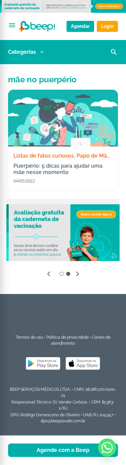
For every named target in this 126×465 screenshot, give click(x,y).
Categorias (22, 52)
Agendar (80, 26)
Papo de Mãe (93, 156)
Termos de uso (29, 337)
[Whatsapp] (107, 447)
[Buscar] (114, 52)
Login (107, 26)
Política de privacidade (67, 337)
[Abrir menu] (12, 25)
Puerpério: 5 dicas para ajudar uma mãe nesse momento (57, 169)
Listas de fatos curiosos (43, 156)
